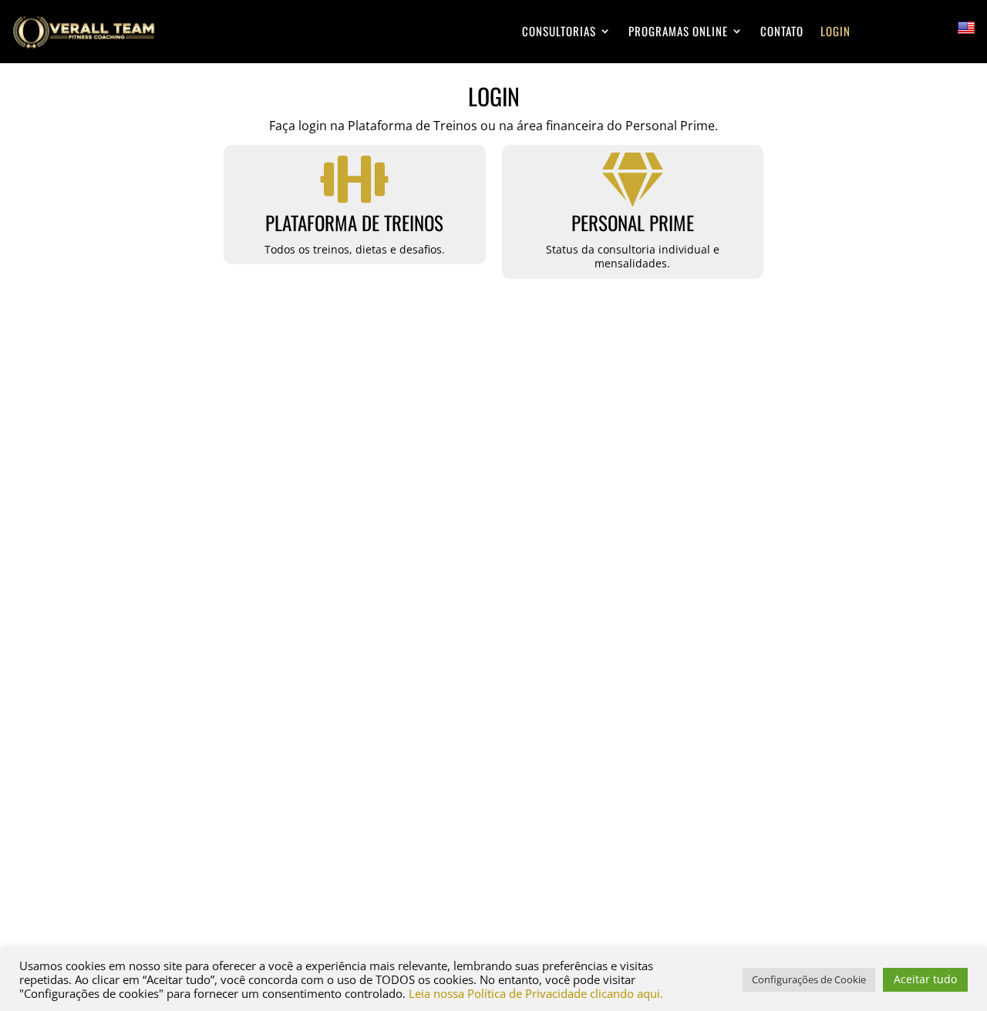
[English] (966, 28)
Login (835, 30)
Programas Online (678, 30)
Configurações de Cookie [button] (809, 979)
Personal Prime (632, 222)
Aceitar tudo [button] (925, 979)
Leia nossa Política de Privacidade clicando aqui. (536, 993)
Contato (781, 30)
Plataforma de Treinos (354, 222)
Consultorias (559, 30)
